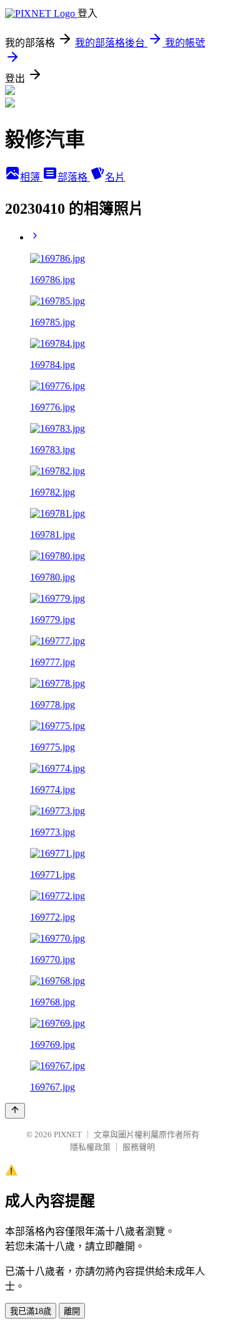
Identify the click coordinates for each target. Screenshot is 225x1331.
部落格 (74, 177)
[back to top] (15, 1111)
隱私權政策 (90, 1147)
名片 (115, 177)
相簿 (31, 177)
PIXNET (68, 1134)
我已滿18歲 (30, 1311)
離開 (72, 1311)
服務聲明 (138, 1147)
